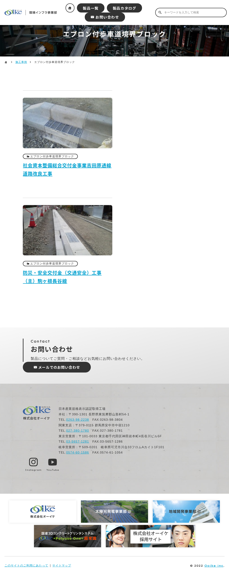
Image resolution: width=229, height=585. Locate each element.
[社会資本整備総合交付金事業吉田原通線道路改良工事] (67, 150)
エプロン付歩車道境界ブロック (52, 156)
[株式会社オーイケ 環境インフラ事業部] (37, 419)
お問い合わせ (107, 17)
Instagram (33, 469)
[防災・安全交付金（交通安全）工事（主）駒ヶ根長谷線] (67, 258)
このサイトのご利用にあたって (26, 565)
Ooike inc (213, 565)
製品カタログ (124, 8)
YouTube (52, 469)
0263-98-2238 (77, 419)
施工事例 (21, 62)
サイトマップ (61, 565)
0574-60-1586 (77, 452)
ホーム (70, 7)
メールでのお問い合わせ (59, 367)
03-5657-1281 (77, 441)
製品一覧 (90, 8)
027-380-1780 (77, 430)
